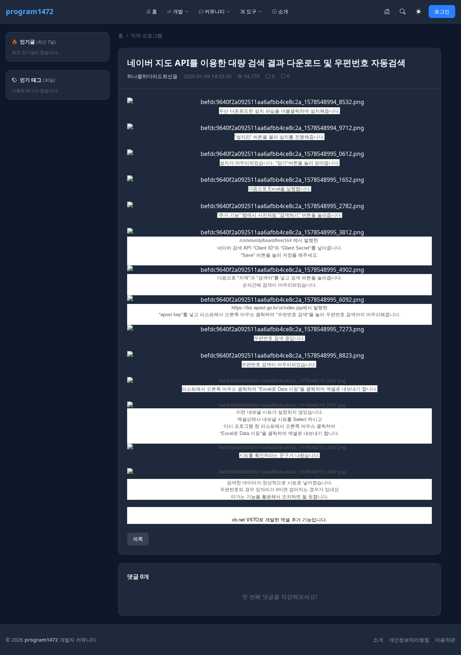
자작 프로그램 (146, 35)
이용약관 (445, 639)
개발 (178, 11)
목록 (138, 538)
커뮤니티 (215, 11)
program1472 (29, 11)
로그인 (441, 11)
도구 (251, 11)
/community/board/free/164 (266, 240)
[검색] (402, 11)
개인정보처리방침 (409, 639)
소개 (283, 11)
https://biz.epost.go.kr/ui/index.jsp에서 (272, 307)
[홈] (387, 11)
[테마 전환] (418, 11)
